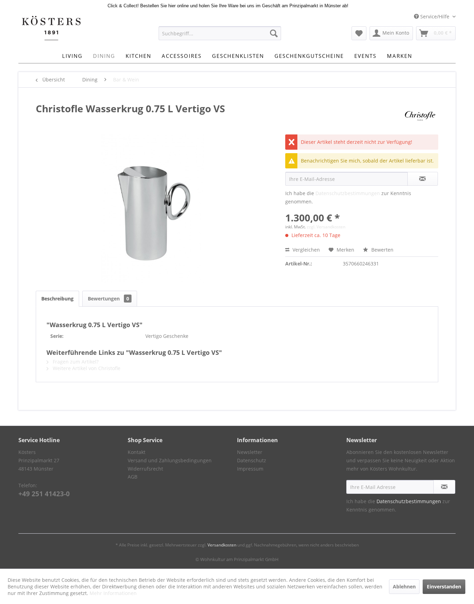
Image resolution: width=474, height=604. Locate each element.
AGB (132, 476)
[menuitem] (220, 33)
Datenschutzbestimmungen (347, 193)
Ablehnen (404, 586)
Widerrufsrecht (145, 468)
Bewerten (381, 249)
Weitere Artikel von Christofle (85, 368)
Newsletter (249, 452)
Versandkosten (222, 545)
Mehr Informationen (113, 593)
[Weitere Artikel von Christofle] (420, 115)
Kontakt (136, 452)
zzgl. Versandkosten (326, 227)
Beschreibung (57, 298)
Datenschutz (251, 460)
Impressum (250, 468)
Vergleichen (305, 249)
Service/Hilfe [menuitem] (435, 16)
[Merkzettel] (359, 33)
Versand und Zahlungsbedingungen (170, 460)
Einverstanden (444, 586)
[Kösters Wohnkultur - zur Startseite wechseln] (51, 28)
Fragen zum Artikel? (75, 361)
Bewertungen (108, 298)
